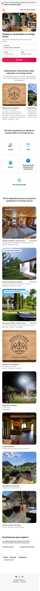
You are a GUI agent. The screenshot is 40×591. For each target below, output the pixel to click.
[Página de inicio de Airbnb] (3, 10)
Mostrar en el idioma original (12, 4)
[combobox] (19, 47)
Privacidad (15, 582)
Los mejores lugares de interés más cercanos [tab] (16, 541)
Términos (23, 582)
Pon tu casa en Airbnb (27, 10)
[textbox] (11, 54)
